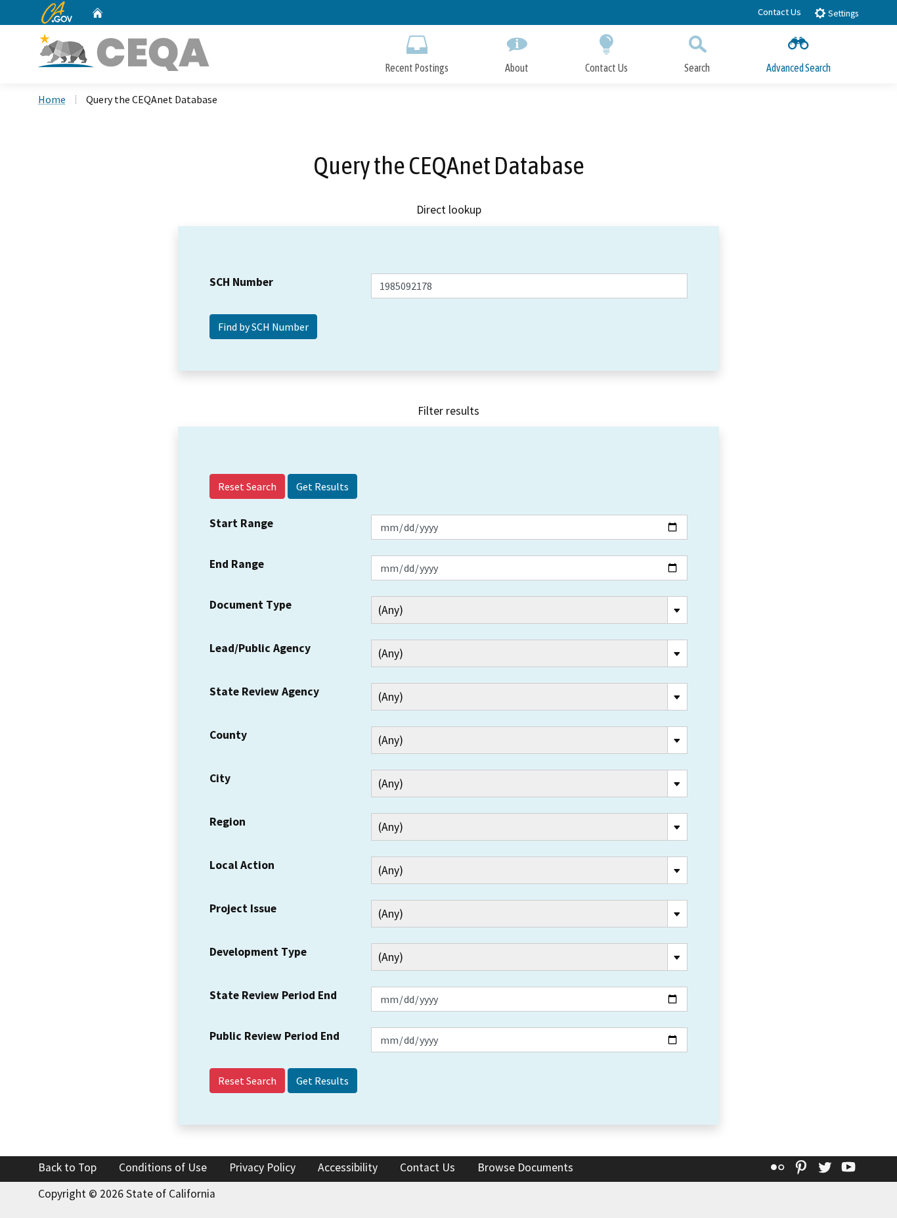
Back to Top (67, 1167)
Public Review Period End (274, 1036)
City (219, 778)
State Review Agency (264, 691)
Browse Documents (525, 1167)
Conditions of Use (163, 1167)
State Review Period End (273, 995)
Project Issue (242, 908)
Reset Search (247, 486)
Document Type (250, 604)
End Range (236, 564)
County (228, 735)
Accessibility (348, 1167)
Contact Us (779, 12)
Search (697, 68)
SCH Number (241, 282)
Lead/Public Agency (260, 648)
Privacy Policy (262, 1167)
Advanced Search (798, 68)
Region (227, 821)
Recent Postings (416, 68)
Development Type (258, 952)
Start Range (241, 523)
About (517, 68)
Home (52, 99)
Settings (842, 13)
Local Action (241, 865)
